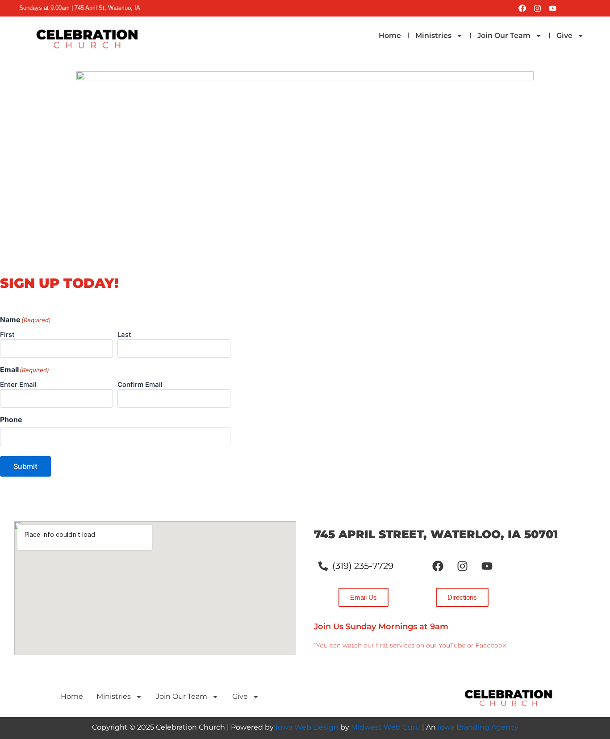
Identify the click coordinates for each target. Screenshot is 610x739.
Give (564, 35)
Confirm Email (140, 384)
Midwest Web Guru (385, 727)
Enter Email (18, 384)
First (7, 334)
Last (124, 334)
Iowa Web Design (307, 727)
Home (390, 35)
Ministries (433, 35)
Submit (25, 466)
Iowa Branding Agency (478, 727)
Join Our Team (504, 35)
